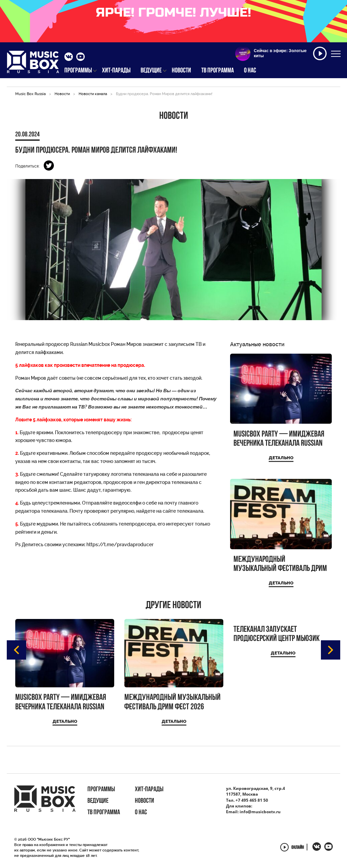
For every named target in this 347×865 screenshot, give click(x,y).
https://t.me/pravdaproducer (120, 544)
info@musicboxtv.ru (260, 812)
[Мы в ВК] (68, 57)
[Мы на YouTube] (80, 57)
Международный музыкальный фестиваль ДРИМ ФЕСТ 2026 (280, 564)
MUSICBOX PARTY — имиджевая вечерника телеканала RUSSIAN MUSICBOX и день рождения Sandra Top (278, 439)
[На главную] (33, 64)
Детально (281, 457)
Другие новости (173, 606)
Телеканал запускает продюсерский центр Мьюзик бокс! (276, 634)
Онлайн (297, 847)
